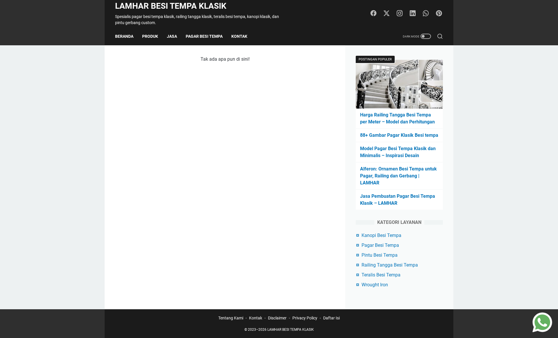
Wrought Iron (375, 284)
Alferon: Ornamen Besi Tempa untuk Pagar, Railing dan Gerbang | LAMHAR (398, 176)
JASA (172, 36)
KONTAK (239, 36)
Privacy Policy (304, 318)
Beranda (124, 36)
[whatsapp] (426, 14)
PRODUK (150, 36)
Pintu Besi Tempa (380, 255)
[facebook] (373, 14)
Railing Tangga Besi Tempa (390, 265)
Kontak (255, 318)
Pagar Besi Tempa (380, 245)
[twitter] (386, 14)
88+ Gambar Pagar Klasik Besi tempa (399, 135)
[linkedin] (413, 14)
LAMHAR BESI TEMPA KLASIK (170, 6)
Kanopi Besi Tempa (381, 235)
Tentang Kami (230, 318)
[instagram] (400, 14)
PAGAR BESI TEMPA (204, 36)
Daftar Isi (331, 318)
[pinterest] (439, 14)
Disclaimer (277, 318)
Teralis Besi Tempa (381, 275)
